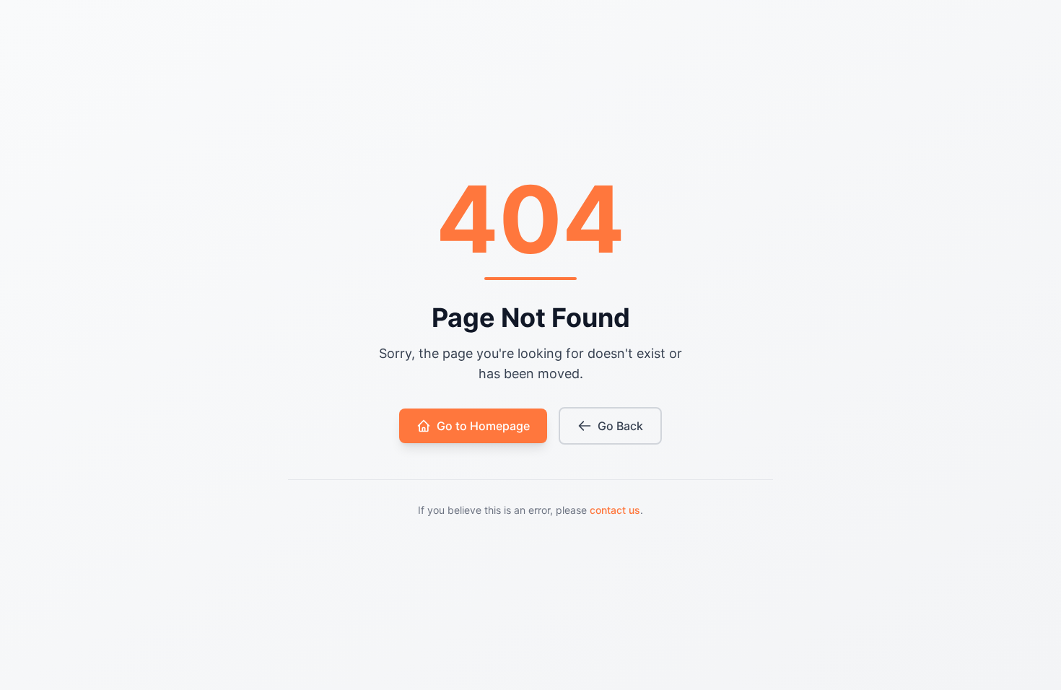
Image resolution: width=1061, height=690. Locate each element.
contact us (615, 510)
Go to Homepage (483, 426)
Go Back (620, 426)
